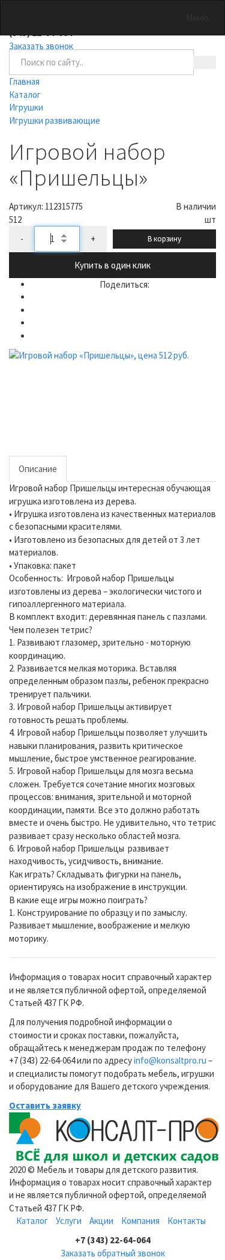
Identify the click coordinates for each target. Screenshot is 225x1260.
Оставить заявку (45, 1105)
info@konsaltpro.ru (170, 1060)
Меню (197, 17)
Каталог (32, 1220)
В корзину (164, 239)
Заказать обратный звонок (113, 1253)
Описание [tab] (38, 468)
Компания (140, 1220)
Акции (101, 1220)
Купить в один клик (112, 265)
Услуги (69, 1220)
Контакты (186, 1220)
